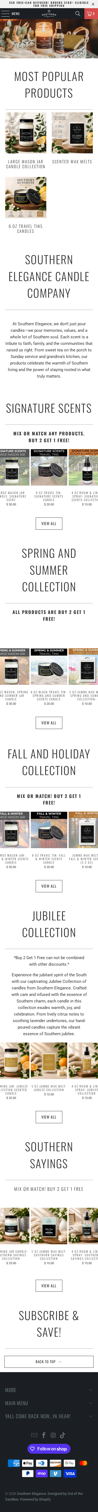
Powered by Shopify (35, 1499)
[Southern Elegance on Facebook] (44, 1436)
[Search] (78, 13)
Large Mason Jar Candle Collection (25, 140)
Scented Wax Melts (72, 138)
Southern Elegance (31, 1494)
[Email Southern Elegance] (34, 1436)
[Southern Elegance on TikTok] (63, 1436)
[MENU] (2, 13)
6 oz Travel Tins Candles (25, 205)
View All (49, 523)
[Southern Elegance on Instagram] (54, 1436)
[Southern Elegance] (49, 13)
